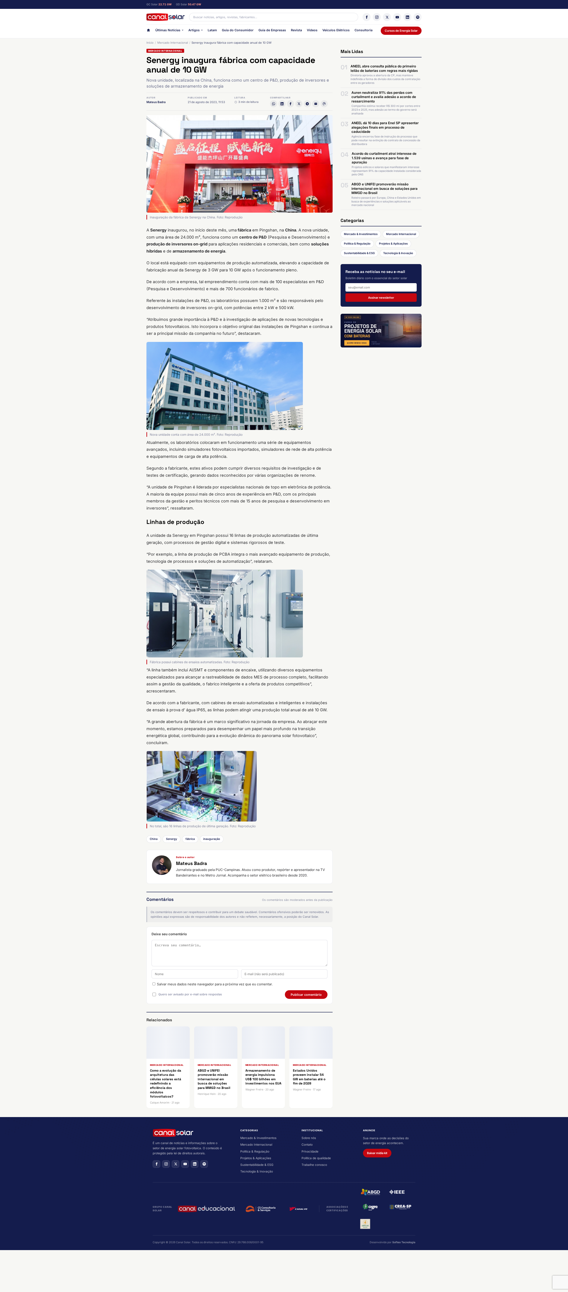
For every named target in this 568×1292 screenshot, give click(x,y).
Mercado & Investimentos (361, 234)
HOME (148, 31)
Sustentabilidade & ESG (359, 253)
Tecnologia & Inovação (398, 253)
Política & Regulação (357, 243)
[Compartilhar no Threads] (324, 103)
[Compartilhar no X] (298, 103)
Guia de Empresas (272, 30)
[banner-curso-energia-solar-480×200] (381, 330)
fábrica (190, 839)
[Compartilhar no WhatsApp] (273, 103)
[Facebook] (367, 17)
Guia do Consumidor (238, 30)
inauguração (211, 839)
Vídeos (312, 30)
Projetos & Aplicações (393, 243)
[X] (387, 17)
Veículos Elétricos (336, 30)
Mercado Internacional (172, 42)
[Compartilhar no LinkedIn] (282, 103)
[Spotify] (418, 17)
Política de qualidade (316, 1158)
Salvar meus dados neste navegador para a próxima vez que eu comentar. (215, 984)
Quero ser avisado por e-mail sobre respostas (190, 994)
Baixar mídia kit (377, 1153)
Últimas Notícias (167, 30)
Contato (307, 1144)
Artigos (194, 30)
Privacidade (310, 1151)
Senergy (171, 839)
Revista (296, 30)
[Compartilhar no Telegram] (307, 103)
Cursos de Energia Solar (401, 30)
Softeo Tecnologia (403, 1242)
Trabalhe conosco (314, 1165)
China (154, 839)
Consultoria (364, 30)
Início (150, 42)
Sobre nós (309, 1138)
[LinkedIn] (407, 17)
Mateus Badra (156, 102)
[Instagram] (377, 17)
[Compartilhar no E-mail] (315, 103)
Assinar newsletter (381, 297)
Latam (212, 30)
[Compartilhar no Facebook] (290, 103)
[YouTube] (397, 17)
